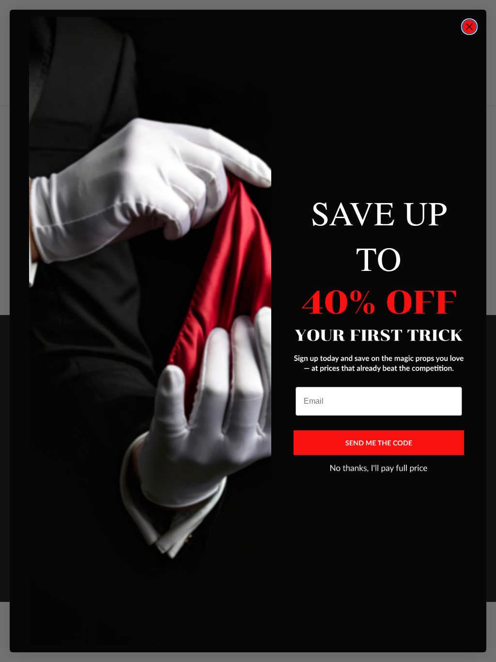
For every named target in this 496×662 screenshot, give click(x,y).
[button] (379, 443)
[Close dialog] (469, 26)
